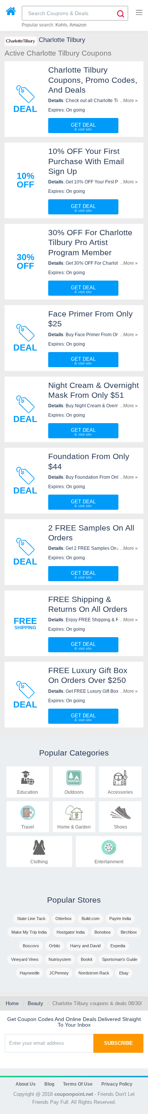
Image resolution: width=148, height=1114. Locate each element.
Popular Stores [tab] (74, 899)
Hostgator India (71, 932)
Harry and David (85, 945)
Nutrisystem (60, 959)
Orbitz (54, 945)
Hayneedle (29, 973)
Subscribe (118, 1043)
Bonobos (102, 932)
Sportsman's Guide (119, 959)
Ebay (124, 973)
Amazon (78, 25)
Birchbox (129, 932)
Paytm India (120, 918)
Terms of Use (78, 1084)
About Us (26, 1084)
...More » (129, 100)
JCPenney (59, 973)
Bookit (86, 959)
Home (12, 1003)
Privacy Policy (116, 1084)
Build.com (90, 918)
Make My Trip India (29, 932)
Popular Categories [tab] (74, 752)
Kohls (61, 25)
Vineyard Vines (25, 959)
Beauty (35, 1003)
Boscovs (31, 945)
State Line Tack (31, 918)
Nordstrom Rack (94, 973)
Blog (49, 1084)
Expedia (117, 945)
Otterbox (63, 918)
